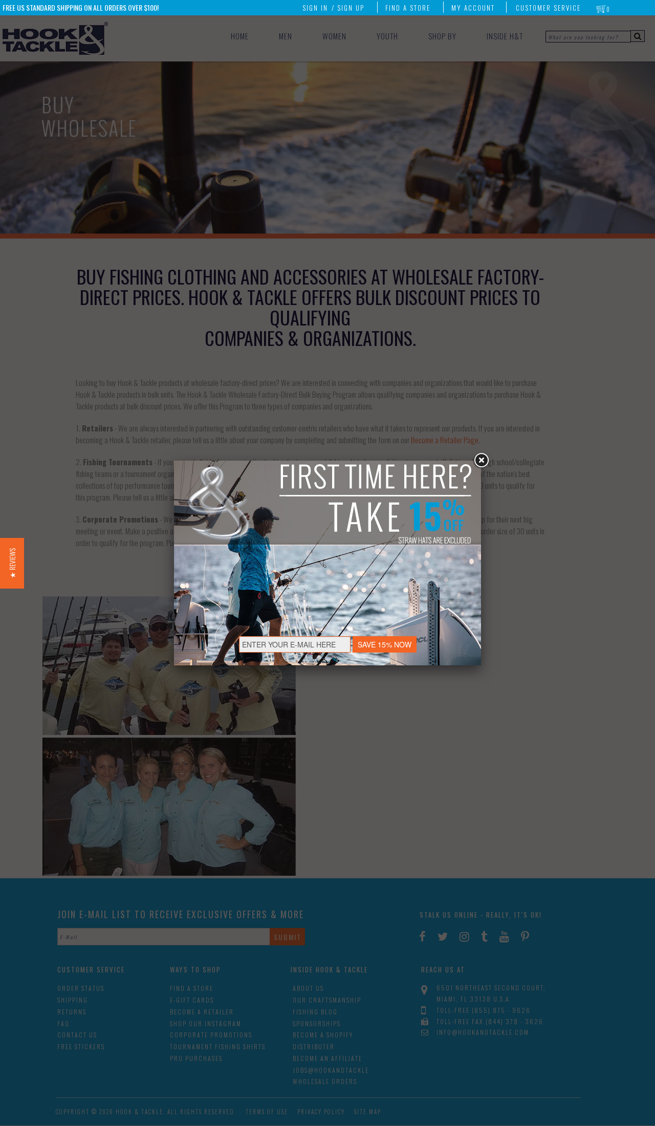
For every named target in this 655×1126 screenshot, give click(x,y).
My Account (473, 8)
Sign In (315, 8)
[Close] (481, 460)
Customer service (548, 8)
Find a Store (407, 8)
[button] (12, 563)
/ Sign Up (348, 8)
